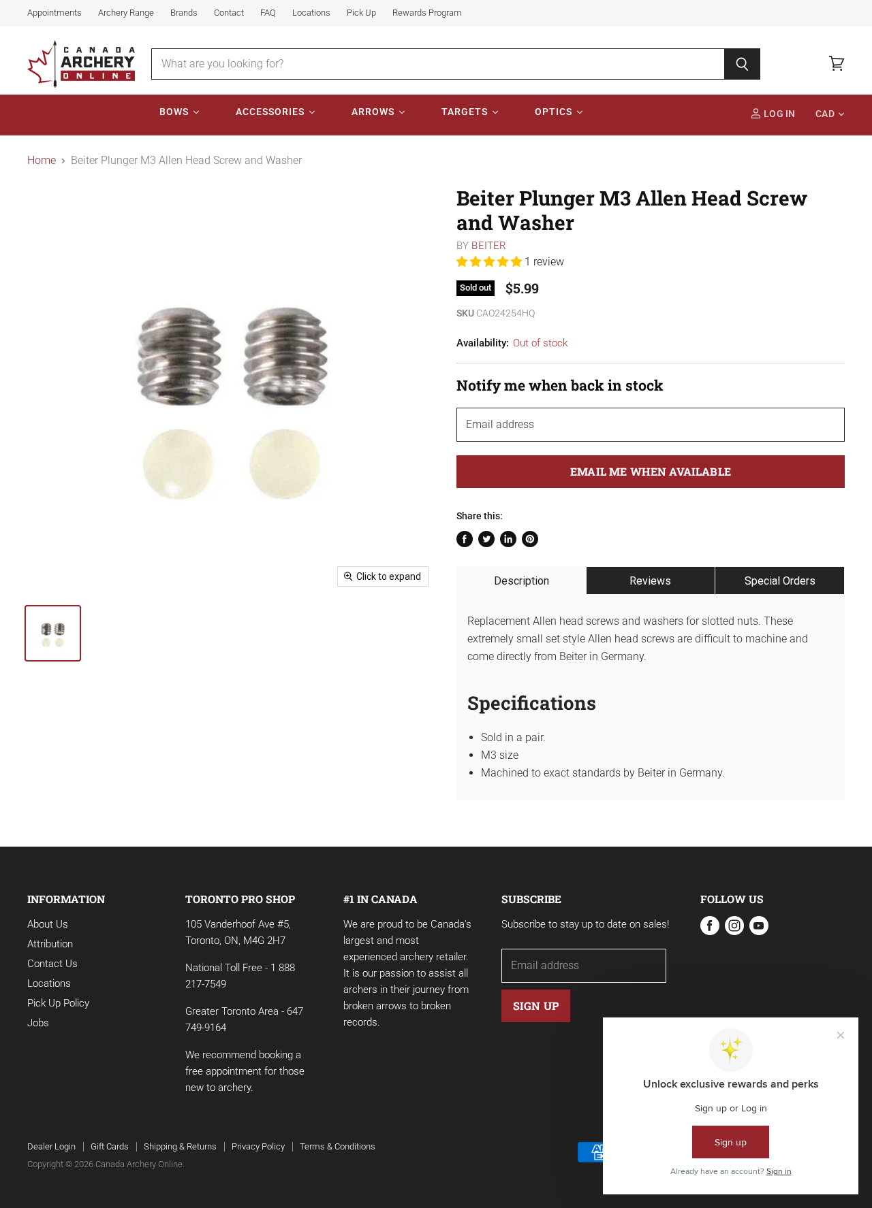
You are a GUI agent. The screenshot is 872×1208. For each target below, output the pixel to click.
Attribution (50, 944)
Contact (229, 13)
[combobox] (437, 64)
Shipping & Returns (180, 1146)
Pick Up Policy (58, 1003)
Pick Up (361, 13)
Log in (779, 114)
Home (41, 160)
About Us (47, 924)
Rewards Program (427, 13)
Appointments (54, 13)
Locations (311, 13)
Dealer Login (51, 1146)
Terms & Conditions (337, 1146)
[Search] (742, 64)
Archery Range (126, 13)
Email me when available (650, 471)
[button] (490, 261)
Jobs (38, 1023)
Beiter (488, 246)
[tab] (521, 580)
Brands (184, 13)
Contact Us (52, 964)
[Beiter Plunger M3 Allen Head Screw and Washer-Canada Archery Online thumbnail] (53, 633)
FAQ (268, 13)
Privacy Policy (258, 1146)
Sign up (536, 1005)
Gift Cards (110, 1146)
